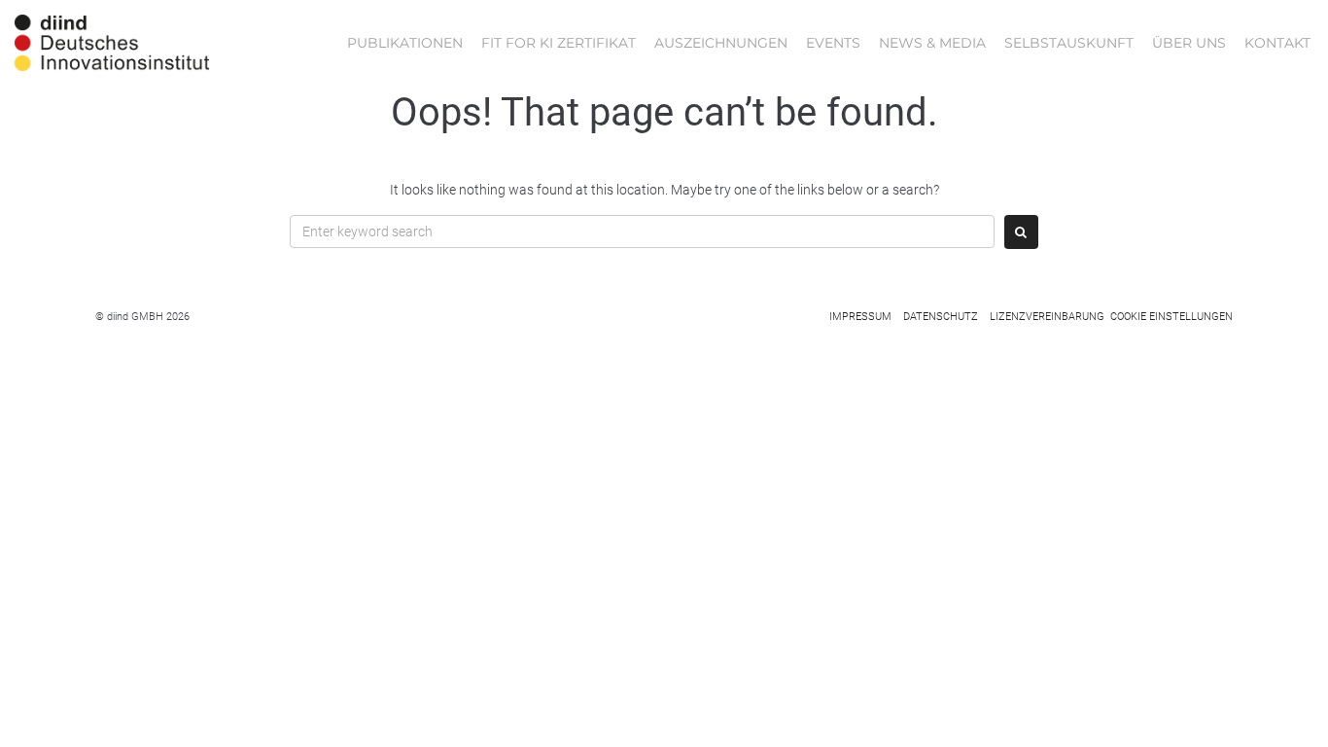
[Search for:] (642, 231)
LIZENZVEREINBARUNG (1047, 316)
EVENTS (833, 43)
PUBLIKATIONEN (405, 43)
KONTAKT (1277, 43)
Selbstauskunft (1069, 43)
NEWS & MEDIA (932, 43)
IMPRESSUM (860, 316)
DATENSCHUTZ (940, 316)
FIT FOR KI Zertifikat (558, 43)
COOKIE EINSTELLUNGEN (1171, 316)
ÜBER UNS (1189, 43)
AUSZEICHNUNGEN (720, 43)
